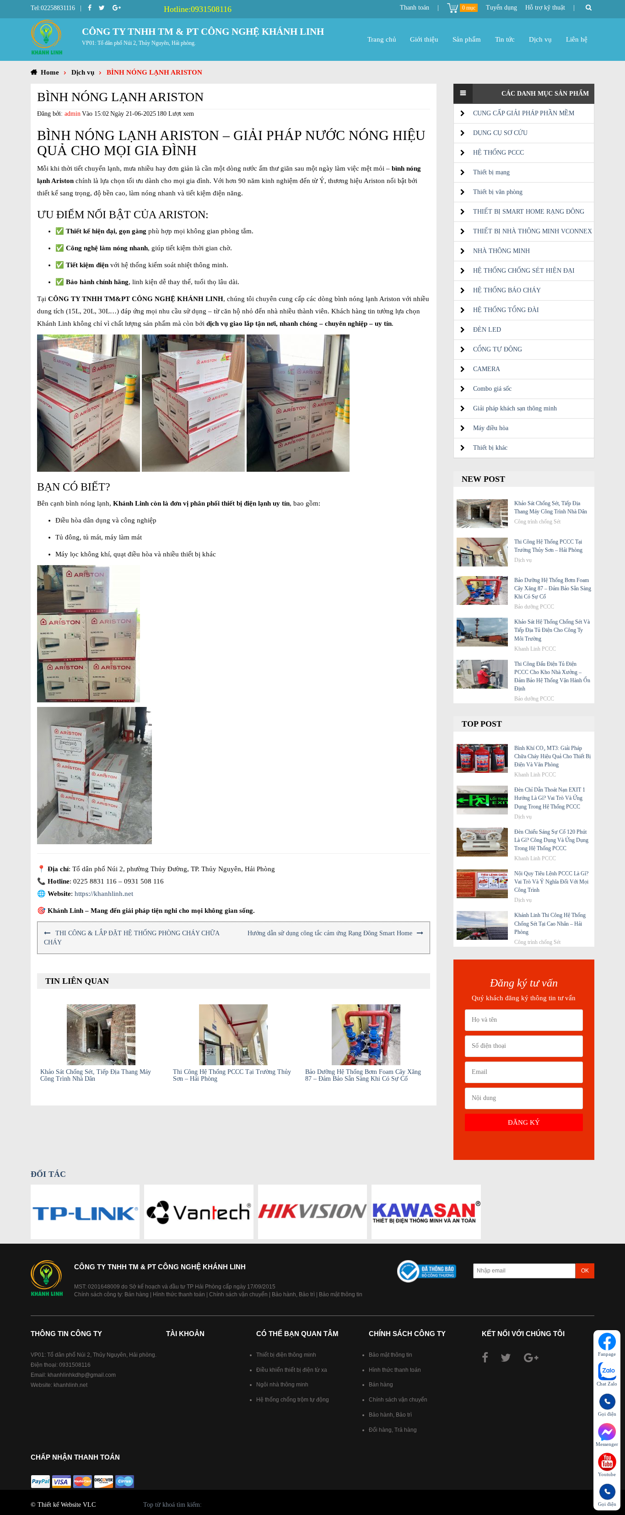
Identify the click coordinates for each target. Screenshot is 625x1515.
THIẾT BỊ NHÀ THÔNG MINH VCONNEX (532, 231)
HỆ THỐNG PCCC (498, 152)
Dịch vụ (540, 39)
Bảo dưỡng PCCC (534, 607)
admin (73, 113)
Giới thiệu (424, 39)
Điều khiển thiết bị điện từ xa (291, 1370)
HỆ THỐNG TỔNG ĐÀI (506, 310)
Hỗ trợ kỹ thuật (545, 7)
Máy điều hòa (490, 428)
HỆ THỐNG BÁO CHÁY (507, 290)
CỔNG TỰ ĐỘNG (497, 349)
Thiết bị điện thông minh (286, 1355)
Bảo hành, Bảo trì (293, 1294)
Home (50, 72)
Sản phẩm (467, 39)
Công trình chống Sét (537, 521)
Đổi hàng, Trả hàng (393, 1430)
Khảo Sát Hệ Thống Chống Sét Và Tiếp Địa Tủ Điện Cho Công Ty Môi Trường (552, 630)
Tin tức (505, 39)
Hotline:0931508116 (198, 9)
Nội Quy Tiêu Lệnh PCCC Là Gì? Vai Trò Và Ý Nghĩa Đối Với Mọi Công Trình (551, 881)
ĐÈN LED (487, 329)
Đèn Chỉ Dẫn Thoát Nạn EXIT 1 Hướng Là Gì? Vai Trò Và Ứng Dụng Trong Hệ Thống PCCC (549, 798)
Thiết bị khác (490, 447)
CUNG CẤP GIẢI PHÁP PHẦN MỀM (523, 113)
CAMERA (486, 369)
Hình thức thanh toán (179, 1294)
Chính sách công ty (407, 1333)
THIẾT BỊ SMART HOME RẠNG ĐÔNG (528, 211)
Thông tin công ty (66, 1333)
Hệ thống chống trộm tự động (292, 1399)
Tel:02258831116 (53, 8)
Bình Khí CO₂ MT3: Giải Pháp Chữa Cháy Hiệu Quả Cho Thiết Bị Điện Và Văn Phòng (552, 756)
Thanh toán (414, 7)
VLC (89, 1504)
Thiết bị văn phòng (498, 192)
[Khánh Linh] (47, 36)
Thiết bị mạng (491, 172)
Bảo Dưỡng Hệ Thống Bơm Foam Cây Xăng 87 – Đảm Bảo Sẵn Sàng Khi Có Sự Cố (363, 1075)
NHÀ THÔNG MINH (501, 251)
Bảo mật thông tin (340, 1294)
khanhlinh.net (70, 1385)
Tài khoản (185, 1333)
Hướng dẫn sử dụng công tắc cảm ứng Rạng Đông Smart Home (330, 933)
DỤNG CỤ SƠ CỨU (500, 132)
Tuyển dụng (501, 7)
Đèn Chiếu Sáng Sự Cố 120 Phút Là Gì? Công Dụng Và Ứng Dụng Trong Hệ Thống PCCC (551, 840)
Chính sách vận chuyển (238, 1294)
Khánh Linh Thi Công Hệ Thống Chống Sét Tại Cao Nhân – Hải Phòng (550, 923)
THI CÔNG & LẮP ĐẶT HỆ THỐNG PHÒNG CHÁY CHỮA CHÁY (131, 938)
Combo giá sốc (492, 388)
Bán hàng (136, 1294)
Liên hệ (576, 39)
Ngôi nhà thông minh (282, 1384)
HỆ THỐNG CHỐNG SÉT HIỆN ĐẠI (524, 270)
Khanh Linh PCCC (535, 649)
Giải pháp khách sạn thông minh (515, 408)
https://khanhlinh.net (104, 893)
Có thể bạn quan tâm (297, 1333)
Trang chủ (381, 39)
